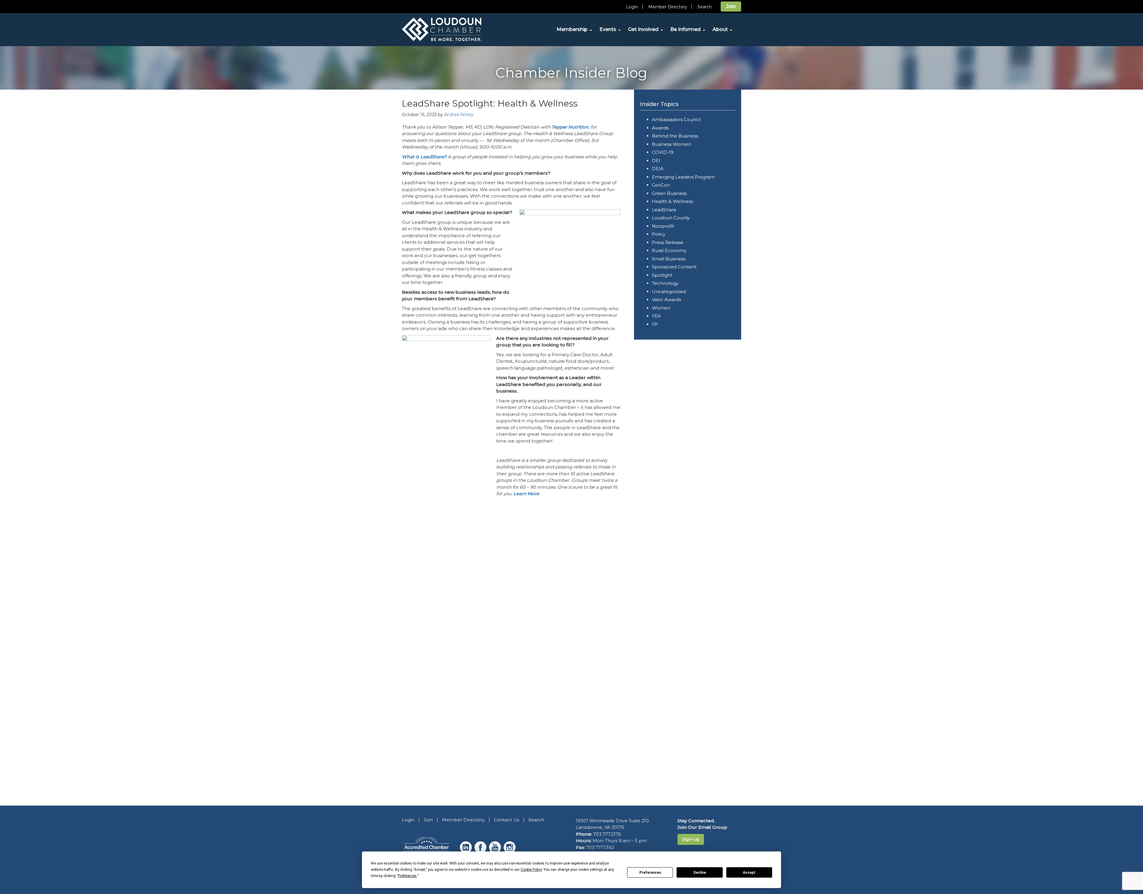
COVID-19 (663, 152)
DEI (656, 160)
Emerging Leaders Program (683, 177)
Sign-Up (690, 839)
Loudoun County (671, 218)
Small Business (668, 259)
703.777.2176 (607, 834)
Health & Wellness (672, 201)
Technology (665, 283)
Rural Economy (669, 250)
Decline (700, 872)
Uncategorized (669, 291)
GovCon (661, 185)
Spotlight (662, 275)
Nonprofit (663, 226)
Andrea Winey (459, 114)
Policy (658, 234)
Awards (660, 128)
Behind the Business (675, 136)
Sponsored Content (674, 267)
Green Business (669, 193)
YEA (656, 316)
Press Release (667, 242)
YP (655, 324)
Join (731, 6)
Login (632, 7)
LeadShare (664, 209)
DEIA (657, 168)
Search (704, 7)
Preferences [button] (407, 876)
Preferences (650, 872)
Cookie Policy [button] (531, 870)
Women (661, 308)
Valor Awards (666, 299)
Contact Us (506, 820)
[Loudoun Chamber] (455, 29)
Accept (749, 872)
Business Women (671, 144)
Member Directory (667, 7)
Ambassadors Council (676, 119)
